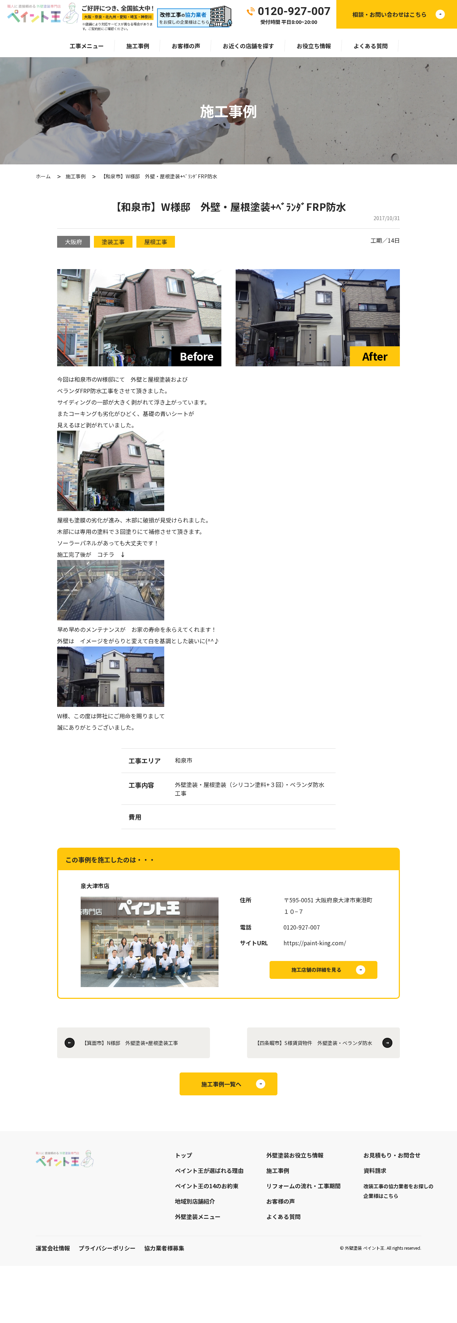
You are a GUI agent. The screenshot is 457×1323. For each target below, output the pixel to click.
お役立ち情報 (314, 45)
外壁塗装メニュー (198, 1216)
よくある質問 (370, 45)
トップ (183, 1155)
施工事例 (137, 45)
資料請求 (374, 1170)
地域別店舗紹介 (195, 1201)
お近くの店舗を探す (248, 45)
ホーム (43, 176)
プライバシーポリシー (107, 1248)
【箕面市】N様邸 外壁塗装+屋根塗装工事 (130, 1042)
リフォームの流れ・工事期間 (303, 1185)
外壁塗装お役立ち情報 (294, 1155)
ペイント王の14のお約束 (206, 1185)
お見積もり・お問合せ (392, 1155)
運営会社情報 (53, 1248)
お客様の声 (186, 45)
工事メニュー (87, 45)
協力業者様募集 (164, 1248)
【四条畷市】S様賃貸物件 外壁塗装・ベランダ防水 (313, 1042)
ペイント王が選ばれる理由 (209, 1170)
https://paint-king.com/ (314, 942)
